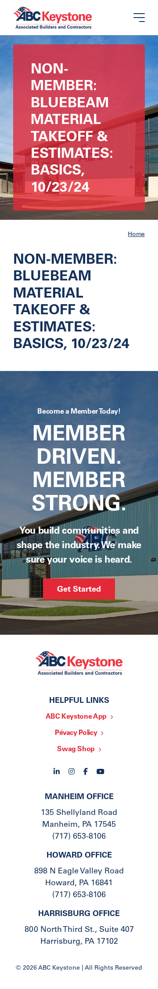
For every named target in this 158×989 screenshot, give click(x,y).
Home (136, 235)
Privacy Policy (76, 733)
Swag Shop (76, 749)
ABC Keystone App (76, 716)
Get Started (79, 590)
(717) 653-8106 (79, 837)
